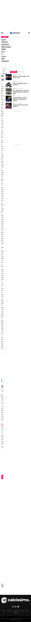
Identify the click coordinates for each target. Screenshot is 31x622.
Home (3, 610)
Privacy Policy (25, 610)
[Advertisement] (15, 15)
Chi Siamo (9, 610)
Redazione (4, 73)
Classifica (16, 610)
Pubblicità (16, 612)
